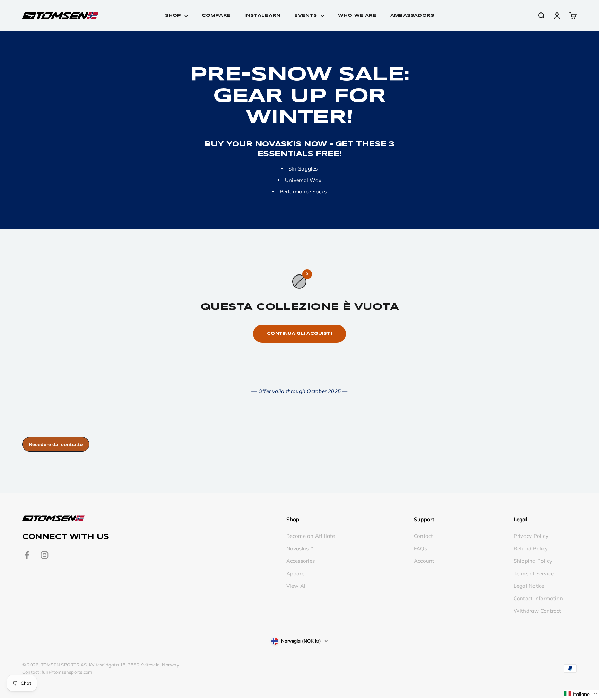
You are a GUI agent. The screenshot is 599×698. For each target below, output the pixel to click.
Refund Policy (531, 548)
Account (424, 561)
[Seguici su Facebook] (27, 555)
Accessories (300, 561)
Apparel (296, 573)
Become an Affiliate (310, 536)
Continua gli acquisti (299, 333)
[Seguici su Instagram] (44, 555)
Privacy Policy (531, 536)
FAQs (420, 548)
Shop (173, 15)
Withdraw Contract (537, 611)
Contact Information (538, 598)
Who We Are (357, 15)
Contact (423, 536)
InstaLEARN (262, 15)
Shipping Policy (533, 561)
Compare (216, 15)
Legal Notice (529, 586)
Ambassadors (412, 15)
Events (305, 15)
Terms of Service (534, 573)
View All (296, 586)
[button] (581, 694)
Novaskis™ (300, 548)
